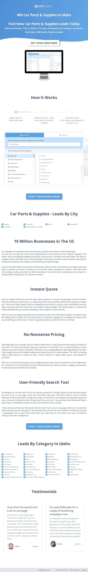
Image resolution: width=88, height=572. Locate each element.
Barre (28, 459)
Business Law (30, 462)
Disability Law (31, 467)
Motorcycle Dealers (10, 469)
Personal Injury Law (33, 469)
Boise (50, 224)
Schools (6, 474)
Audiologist (74, 454)
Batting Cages (53, 459)
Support (84, 570)
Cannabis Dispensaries (77, 462)
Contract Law (74, 464)
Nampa (6, 224)
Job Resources (31, 474)
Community (52, 472)
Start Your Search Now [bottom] (44, 196)
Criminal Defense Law (11, 467)
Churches (51, 464)
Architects (51, 454)
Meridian (7, 227)
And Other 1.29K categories (35, 477)
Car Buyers (7, 464)
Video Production (54, 474)
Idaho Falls (74, 224)
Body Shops (74, 459)
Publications (74, 474)
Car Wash (29, 464)
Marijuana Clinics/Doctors (13, 477)
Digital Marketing (76, 469)
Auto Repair (30, 456)
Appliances (30, 454)
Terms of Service (62, 570)
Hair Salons (52, 467)
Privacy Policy (74, 570)
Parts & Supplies (9, 456)
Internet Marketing (54, 469)
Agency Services (9, 472)
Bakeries (51, 456)
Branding (29, 472)
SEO (71, 472)
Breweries (7, 462)
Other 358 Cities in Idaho (34, 227)
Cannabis (51, 462)
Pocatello (29, 224)
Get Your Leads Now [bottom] (44, 42)
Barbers (7, 459)
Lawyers (73, 467)
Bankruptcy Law (75, 456)
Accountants (8, 454)
